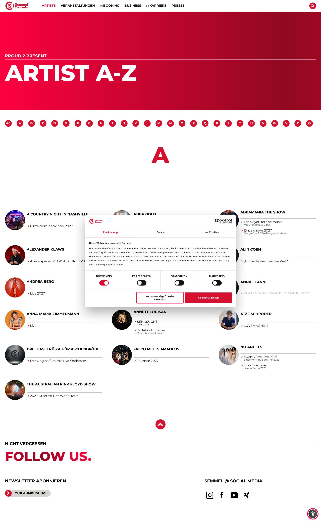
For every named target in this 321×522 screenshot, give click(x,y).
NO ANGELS (251, 347)
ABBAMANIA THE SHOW (262, 212)
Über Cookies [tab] (211, 232)
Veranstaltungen (78, 6)
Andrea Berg (40, 282)
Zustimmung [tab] (110, 232)
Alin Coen (250, 249)
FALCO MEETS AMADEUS (156, 349)
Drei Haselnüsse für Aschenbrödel (64, 349)
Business (132, 6)
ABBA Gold (145, 214)
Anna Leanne (254, 282)
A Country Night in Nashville (57, 214)
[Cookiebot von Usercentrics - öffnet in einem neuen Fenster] (217, 221)
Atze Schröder (256, 314)
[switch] (141, 282)
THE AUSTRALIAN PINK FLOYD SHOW (61, 384)
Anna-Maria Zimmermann (53, 314)
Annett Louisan (150, 312)
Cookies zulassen (208, 297)
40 (8, 123)
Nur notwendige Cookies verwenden (159, 298)
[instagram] (209, 495)
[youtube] (234, 495)
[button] (313, 514)
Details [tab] (160, 232)
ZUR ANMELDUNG (30, 493)
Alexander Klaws (45, 249)
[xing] (246, 495)
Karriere (158, 6)
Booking (111, 6)
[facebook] (222, 495)
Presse (178, 6)
